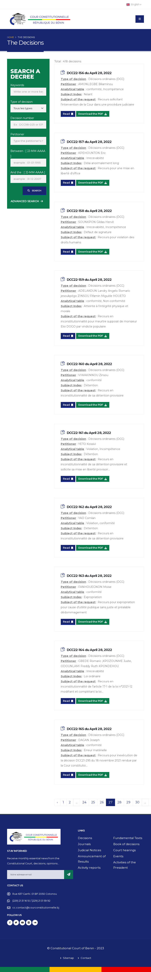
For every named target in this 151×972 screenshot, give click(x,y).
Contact (85, 957)
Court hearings (124, 850)
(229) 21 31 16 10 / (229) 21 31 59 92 (31, 900)
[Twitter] (16, 922)
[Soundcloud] (35, 922)
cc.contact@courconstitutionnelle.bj (35, 907)
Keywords (17, 85)
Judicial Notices (89, 850)
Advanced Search (25, 201)
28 (119, 802)
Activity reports (89, 867)
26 (102, 802)
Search (36, 190)
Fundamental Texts (127, 838)
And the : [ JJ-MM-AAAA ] (27, 172)
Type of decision (21, 102)
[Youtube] (22, 922)
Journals (84, 844)
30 (137, 802)
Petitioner (17, 134)
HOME (10, 37)
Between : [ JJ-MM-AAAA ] (27, 153)
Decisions (85, 838)
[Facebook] (10, 922)
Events (118, 856)
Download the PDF (91, 113)
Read (66, 113)
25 (93, 802)
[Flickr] (28, 922)
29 (128, 802)
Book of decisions (126, 844)
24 (84, 802)
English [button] (135, 4)
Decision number (22, 118)
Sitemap (68, 957)
